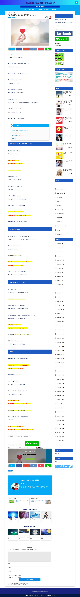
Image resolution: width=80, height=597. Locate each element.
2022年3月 (59, 293)
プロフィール (31, 9)
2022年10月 (59, 264)
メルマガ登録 (39, 9)
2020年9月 (59, 366)
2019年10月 (59, 412)
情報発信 (59, 221)
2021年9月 (59, 317)
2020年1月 (59, 399)
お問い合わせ (53, 9)
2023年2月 (59, 251)
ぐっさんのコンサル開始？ (40, 6)
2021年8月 (59, 321)
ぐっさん (46, 17)
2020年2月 (59, 395)
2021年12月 (59, 305)
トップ (25, 9)
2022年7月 (59, 276)
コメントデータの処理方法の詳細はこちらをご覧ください (18, 584)
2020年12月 (59, 354)
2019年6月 (59, 428)
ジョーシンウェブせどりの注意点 (67, 153)
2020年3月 (59, 391)
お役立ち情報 (60, 189)
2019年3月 (59, 440)
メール (9, 567)
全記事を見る (59, 453)
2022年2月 (59, 297)
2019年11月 (59, 407)
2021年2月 (59, 346)
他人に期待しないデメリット (18, 135)
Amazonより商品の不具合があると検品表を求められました (67, 118)
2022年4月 (59, 288)
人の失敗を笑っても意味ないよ (24, 519)
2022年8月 (59, 272)
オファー (59, 201)
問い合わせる (59, 461)
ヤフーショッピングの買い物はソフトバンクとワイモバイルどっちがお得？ (67, 102)
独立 (58, 230)
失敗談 (58, 217)
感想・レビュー (60, 225)
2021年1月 (59, 350)
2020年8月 (59, 371)
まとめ (14, 138)
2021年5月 (59, 334)
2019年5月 (59, 432)
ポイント (59, 205)
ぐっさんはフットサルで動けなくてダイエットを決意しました (67, 92)
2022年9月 (59, 268)
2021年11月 (59, 309)
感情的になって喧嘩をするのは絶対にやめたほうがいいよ (46, 519)
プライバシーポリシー (43, 591)
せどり (58, 197)
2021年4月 (59, 338)
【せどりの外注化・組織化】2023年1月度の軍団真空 (24, 537)
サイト (9, 571)
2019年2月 (59, 444)
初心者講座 (46, 9)
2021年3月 (59, 342)
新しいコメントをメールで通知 (15, 575)
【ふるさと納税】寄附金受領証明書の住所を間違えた (67, 109)
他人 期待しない (12, 472)
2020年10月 (59, 362)
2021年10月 (59, 313)
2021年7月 (59, 325)
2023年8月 (59, 243)
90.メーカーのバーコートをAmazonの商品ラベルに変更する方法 (67, 127)
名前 (9, 563)
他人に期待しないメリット (18, 133)
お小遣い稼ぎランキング (59, 45)
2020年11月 (59, 358)
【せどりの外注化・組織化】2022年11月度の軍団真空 (46, 537)
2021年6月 (59, 329)
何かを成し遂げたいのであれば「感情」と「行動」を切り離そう (13, 519)
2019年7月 (59, 424)
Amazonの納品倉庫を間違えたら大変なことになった (67, 161)
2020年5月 (59, 383)
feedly (30, 458)
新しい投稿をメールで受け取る (15, 577)
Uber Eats (59, 184)
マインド (10, 470)
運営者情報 (35, 591)
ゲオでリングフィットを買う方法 (67, 144)
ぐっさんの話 (60, 193)
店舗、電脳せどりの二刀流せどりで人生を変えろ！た (37, 595)
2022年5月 (59, 284)
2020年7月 (59, 375)
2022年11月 (59, 260)
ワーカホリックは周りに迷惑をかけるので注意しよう (67, 135)
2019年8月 (59, 420)
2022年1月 (59, 301)
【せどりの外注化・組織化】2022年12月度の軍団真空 (35, 537)
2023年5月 (59, 247)
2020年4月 (59, 387)
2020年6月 (59, 379)
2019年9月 (59, 416)
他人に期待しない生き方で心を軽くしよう (21, 130)
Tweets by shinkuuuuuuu (60, 468)
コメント (10, 551)
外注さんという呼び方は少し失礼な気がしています (67, 170)
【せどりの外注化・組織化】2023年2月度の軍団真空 (13, 537)
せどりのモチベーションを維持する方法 (35, 519)
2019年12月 (59, 403)
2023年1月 (59, 256)
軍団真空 (59, 234)
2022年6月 (59, 280)
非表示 (19, 125)
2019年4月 (59, 436)
